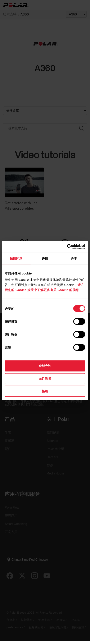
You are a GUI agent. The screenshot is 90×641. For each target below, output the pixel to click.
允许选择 (45, 378)
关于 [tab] (74, 258)
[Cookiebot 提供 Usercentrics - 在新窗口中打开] (67, 247)
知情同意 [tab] (16, 258)
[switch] (79, 321)
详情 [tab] (45, 258)
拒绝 (45, 391)
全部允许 (45, 366)
